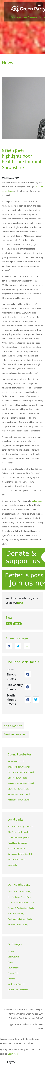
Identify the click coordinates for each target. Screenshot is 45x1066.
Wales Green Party (16, 913)
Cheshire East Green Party (19, 891)
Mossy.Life (12, 865)
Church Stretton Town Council (21, 772)
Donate (11, 951)
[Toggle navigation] (39, 4)
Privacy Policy (14, 973)
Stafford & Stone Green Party (21, 902)
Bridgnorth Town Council (19, 766)
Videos (11, 962)
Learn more (13, 1053)
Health (17, 623)
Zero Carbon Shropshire (18, 837)
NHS (9, 623)
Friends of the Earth (17, 859)
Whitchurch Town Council (19, 799)
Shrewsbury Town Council (19, 794)
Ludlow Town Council (17, 777)
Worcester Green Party (18, 924)
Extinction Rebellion (16, 848)
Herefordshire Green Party (19, 897)
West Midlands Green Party (20, 919)
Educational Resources (18, 989)
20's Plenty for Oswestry (19, 832)
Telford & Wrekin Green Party (21, 908)
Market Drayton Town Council (21, 783)
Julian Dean (37, 501)
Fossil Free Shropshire (17, 843)
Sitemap (11, 978)
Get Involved (13, 956)
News (20, 602)
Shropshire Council (16, 761)
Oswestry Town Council (18, 788)
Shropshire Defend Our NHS (20, 854)
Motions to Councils (16, 984)
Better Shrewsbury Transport (21, 826)
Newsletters (13, 967)
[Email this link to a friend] (27, 646)
